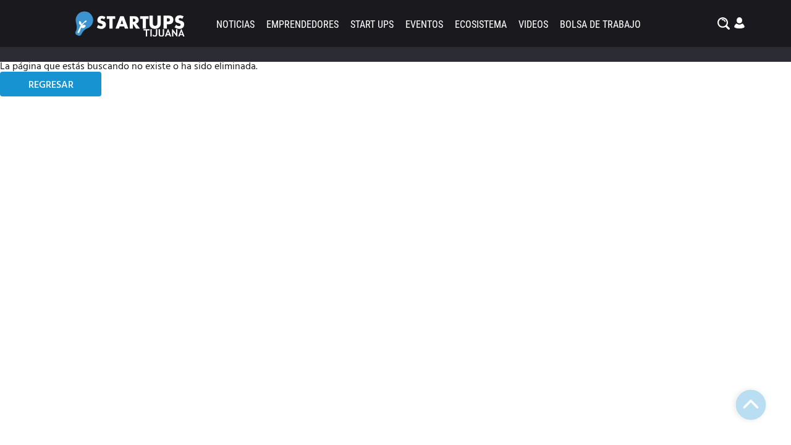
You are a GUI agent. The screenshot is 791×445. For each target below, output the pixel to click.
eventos (424, 24)
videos (533, 24)
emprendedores (302, 24)
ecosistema (481, 24)
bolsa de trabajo (600, 24)
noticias (235, 24)
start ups (372, 24)
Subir (750, 404)
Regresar (51, 85)
